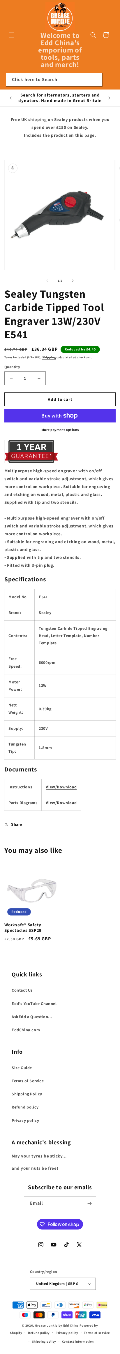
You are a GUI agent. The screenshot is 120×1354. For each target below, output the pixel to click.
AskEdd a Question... (32, 1016)
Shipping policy (44, 1341)
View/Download (61, 787)
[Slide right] (72, 280)
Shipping (49, 357)
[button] (11, 35)
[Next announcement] (109, 98)
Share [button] (16, 824)
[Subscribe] (89, 1203)
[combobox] (54, 79)
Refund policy (25, 1107)
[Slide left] (47, 280)
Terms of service (97, 1333)
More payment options (60, 429)
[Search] (95, 79)
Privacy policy (25, 1120)
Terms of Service (28, 1080)
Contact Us (22, 990)
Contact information (78, 1341)
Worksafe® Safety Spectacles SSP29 (23, 927)
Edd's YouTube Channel (34, 1003)
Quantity (12, 366)
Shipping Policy (27, 1094)
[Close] (109, 79)
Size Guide (22, 1067)
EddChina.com (26, 1029)
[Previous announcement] (10, 98)
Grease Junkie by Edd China (57, 1325)
